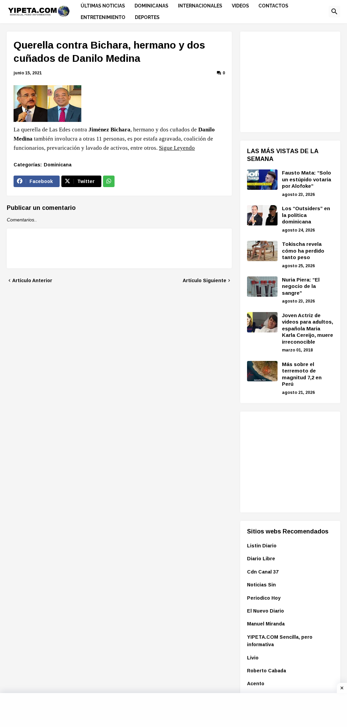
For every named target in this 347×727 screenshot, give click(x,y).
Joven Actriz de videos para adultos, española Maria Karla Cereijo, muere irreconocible (307, 328)
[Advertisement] (297, 80)
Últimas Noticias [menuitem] (103, 5)
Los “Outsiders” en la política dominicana (306, 214)
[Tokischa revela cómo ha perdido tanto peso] (262, 251)
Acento (255, 683)
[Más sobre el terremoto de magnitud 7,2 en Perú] (262, 371)
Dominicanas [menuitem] (151, 5)
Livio (253, 657)
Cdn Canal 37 (263, 572)
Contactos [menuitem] (273, 5)
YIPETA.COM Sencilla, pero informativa (279, 640)
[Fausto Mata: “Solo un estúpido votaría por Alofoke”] (262, 179)
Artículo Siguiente (204, 280)
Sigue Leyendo (177, 148)
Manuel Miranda (266, 623)
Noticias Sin (261, 584)
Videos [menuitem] (240, 5)
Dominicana (58, 164)
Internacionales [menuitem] (200, 5)
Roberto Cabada (266, 670)
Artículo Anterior (32, 280)
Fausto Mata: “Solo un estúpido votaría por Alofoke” (306, 179)
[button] (334, 11)
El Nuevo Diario (265, 611)
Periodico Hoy (264, 598)
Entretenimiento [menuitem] (103, 17)
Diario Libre (261, 558)
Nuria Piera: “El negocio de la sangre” (301, 286)
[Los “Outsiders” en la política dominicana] (262, 215)
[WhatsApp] (109, 181)
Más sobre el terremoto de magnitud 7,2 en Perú (302, 374)
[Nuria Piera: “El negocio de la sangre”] (262, 286)
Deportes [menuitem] (147, 17)
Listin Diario (262, 545)
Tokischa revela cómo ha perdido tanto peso (303, 250)
